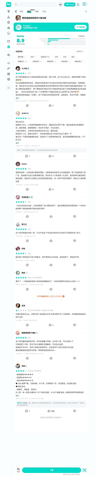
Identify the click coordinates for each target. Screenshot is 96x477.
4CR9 (24, 113)
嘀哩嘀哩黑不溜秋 (29, 333)
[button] (84, 4)
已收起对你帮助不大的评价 (50, 417)
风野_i (24, 366)
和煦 (23, 248)
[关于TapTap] (8, 88)
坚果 (23, 305)
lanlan (24, 164)
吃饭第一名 (26, 403)
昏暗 (23, 273)
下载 (51, 470)
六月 (18, 150)
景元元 (24, 224)
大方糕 (24, 68)
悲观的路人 (26, 197)
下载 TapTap (69, 4)
